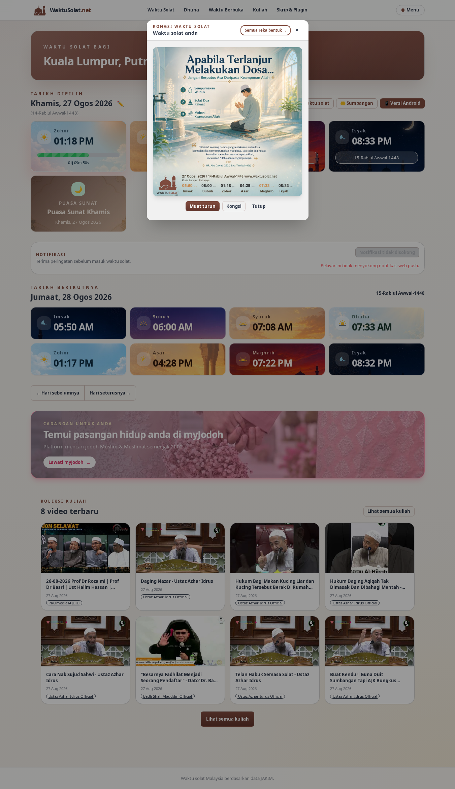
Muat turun (203, 206)
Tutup (258, 206)
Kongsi (233, 206)
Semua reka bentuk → (266, 30)
